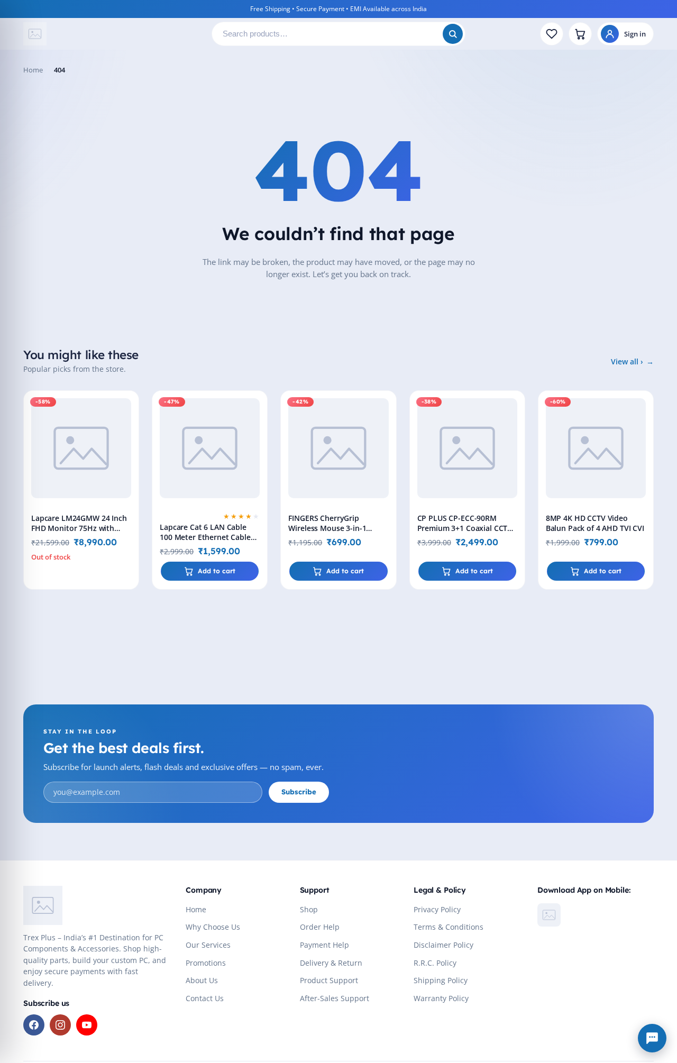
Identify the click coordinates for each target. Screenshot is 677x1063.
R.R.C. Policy (435, 963)
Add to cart (216, 571)
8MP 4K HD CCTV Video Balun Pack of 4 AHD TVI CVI (595, 523)
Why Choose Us (213, 927)
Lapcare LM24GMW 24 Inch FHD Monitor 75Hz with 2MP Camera (79, 528)
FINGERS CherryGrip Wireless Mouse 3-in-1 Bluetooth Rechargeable (331, 528)
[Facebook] (33, 1024)
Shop (309, 909)
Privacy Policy (437, 909)
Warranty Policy (441, 998)
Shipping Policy (441, 980)
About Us (202, 980)
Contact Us (205, 998)
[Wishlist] (551, 33)
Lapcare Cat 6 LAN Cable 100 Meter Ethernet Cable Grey (205, 537)
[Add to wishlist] (128, 407)
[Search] (453, 34)
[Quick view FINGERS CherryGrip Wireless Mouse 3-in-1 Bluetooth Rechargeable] (386, 431)
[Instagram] (60, 1024)
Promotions (206, 963)
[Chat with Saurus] (652, 1038)
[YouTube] (86, 1024)
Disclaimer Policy (443, 945)
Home (33, 70)
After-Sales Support (334, 998)
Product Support (329, 980)
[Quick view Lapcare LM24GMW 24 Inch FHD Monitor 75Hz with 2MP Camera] (128, 431)
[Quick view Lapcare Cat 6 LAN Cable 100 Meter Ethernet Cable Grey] (257, 431)
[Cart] (580, 33)
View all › (627, 361)
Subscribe (298, 791)
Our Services (208, 945)
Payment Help (324, 945)
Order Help (320, 927)
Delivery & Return (331, 963)
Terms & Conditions (448, 927)
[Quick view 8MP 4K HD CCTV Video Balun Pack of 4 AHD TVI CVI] (643, 431)
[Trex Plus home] (113, 33)
